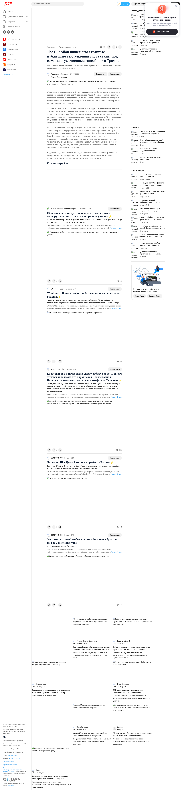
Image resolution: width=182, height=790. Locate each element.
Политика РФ (12, 44)
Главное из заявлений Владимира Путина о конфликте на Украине (148, 151)
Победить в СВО (13, 27)
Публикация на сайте (15, 17)
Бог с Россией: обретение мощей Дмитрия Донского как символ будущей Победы (151, 228)
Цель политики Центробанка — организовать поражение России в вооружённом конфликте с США (152, 134)
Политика (10, 54)
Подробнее (139, 296)
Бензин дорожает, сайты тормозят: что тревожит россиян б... (149, 42)
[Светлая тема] (119, 4)
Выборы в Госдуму (14, 39)
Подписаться (115, 74)
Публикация (141, 4)
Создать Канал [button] (154, 296)
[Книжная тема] (123, 4)
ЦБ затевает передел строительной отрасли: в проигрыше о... (149, 51)
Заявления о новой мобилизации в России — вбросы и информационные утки (82, 541)
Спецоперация (12, 49)
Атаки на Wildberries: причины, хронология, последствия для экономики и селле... (151, 219)
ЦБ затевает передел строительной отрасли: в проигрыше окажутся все (149, 254)
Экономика (11, 70)
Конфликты (11, 65)
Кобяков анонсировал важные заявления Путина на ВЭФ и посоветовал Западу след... (151, 237)
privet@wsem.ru (12, 755)
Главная (10, 12)
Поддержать (100, 74)
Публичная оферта (8, 761)
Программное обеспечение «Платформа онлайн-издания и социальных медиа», (12, 769)
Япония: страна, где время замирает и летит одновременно (150, 176)
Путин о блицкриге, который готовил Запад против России (151, 141)
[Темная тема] (127, 4)
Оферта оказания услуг (10, 765)
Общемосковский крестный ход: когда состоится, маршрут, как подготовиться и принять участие (79, 214)
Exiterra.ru (11, 785)
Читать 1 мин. (116, 308)
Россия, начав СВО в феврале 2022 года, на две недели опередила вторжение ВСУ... (151, 185)
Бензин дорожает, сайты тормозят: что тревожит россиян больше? (149, 245)
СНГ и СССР (11, 60)
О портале (11, 22)
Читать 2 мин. (116, 397)
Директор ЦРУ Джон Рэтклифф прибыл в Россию (79, 462)
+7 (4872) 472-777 (14, 758)
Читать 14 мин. (116, 228)
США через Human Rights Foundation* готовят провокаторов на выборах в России (150, 212)
